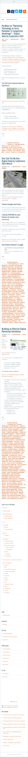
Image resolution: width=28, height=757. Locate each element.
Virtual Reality (8, 556)
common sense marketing (13, 276)
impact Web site (16, 293)
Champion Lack (5, 273)
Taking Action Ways (19, 313)
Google (22, 469)
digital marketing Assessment (16, 458)
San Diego (9, 150)
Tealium (8, 152)
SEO (6, 586)
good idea (15, 291)
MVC (6, 582)
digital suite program (15, 461)
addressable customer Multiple (10, 426)
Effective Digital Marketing (9, 464)
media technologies (14, 302)
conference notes (19, 144)
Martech (4, 150)
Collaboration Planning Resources (11, 438)
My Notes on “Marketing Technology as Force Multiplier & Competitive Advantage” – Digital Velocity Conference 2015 (12, 31)
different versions (7, 282)
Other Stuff (5, 525)
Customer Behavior (13, 371)
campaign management (12, 432)
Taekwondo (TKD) (9, 529)
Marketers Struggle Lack (9, 299)
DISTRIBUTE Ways (6, 285)
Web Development (7, 562)
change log (10, 144)
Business (15, 430)
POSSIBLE (14, 198)
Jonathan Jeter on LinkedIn (21, 11)
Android (8, 554)
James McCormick (15, 474)
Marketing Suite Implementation (10, 480)
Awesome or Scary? (9, 543)
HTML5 (6, 573)
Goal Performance (7, 291)
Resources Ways (19, 305)
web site (11, 322)
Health (6, 527)
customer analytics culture (16, 444)
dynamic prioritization (7, 287)
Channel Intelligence (14, 435)
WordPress (7, 592)
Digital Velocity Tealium (15, 147)
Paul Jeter (5, 676)
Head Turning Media (7, 633)
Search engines (10, 491)
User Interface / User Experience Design (12, 559)
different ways (17, 282)
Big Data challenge (7, 430)
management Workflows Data (9, 478)
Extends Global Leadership (9, 290)
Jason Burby (11, 294)
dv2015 (3, 149)
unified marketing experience (9, 321)
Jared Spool (5, 673)
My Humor (5, 639)
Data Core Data (16, 453)
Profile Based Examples (8, 305)
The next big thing (18, 319)
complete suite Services (8, 440)
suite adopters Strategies (14, 495)
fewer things (20, 290)
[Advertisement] (14, 690)
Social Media (7, 588)
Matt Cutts (5, 664)
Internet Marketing (12, 262)
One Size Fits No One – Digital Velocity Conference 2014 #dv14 (13, 161)
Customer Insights (12, 449)
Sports (4, 533)
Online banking (19, 304)
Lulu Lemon (5, 229)
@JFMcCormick (5, 354)
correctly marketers (7, 279)
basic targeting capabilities (15, 268)
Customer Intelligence (19, 450)
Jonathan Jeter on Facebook (13, 11)
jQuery (6, 577)
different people (19, 280)
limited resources (14, 296)
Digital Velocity (6, 146)
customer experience (7, 447)
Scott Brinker (17, 150)
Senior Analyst (19, 491)
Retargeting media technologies (10, 307)
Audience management (14, 429)
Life (4, 522)
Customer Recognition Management (11, 452)
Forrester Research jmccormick (10, 469)
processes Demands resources (17, 487)
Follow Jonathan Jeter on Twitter (17, 11)
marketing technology (19, 149)
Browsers (7, 565)
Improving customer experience (10, 470)
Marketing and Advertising (9, 301)
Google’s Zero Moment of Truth (10, 101)
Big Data (23, 429)
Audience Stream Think (8, 267)
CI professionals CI (18, 436)
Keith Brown (6, 658)
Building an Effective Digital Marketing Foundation (14, 330)
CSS (6, 567)
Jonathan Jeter (14, 7)
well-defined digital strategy (15, 498)
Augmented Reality (9, 541)
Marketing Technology (13, 142)
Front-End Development (10, 569)
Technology (14, 152)
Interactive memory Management (15, 472)
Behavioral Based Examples (9, 270)
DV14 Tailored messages (17, 285)
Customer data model (18, 446)
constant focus (16, 277)
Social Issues (13, 494)
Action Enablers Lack (13, 263)
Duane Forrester (7, 655)
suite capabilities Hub (13, 497)
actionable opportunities (15, 265)
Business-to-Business (17, 271)
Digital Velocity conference (14, 284)
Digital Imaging (6, 510)
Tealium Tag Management (13, 317)
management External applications (11, 475)
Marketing (9, 149)
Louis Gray (5, 661)
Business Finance (6, 271)
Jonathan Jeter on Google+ (9, 11)
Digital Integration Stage (14, 457)
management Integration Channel (11, 477)
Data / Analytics (9, 547)
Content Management (7, 441)
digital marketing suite (8, 460)
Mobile (6, 551)
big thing (19, 270)
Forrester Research (14, 467)
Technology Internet (7, 319)
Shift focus (16, 308)
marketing (5, 219)
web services (21, 152)
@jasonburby (5, 200)
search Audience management (9, 489)
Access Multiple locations (14, 424)
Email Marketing (8, 516)
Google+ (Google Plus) (10, 571)
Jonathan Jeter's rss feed (25, 11)
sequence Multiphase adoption (10, 492)
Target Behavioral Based (8, 314)
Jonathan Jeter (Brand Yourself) (10, 636)
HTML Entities (6, 615)
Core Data (16, 441)
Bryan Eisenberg (6, 649)
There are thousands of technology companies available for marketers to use (14, 59)
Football (6, 535)
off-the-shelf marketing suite (15, 484)
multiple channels (12, 483)
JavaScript (7, 575)
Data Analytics (10, 280)
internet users (6, 474)
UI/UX (6, 590)
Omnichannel (9, 549)
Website (16, 322)
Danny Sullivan (6, 652)
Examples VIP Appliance (15, 288)
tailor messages (11, 311)
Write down (22, 322)
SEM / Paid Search (9, 518)
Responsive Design (9, 584)
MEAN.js (5, 624)
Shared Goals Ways (7, 308)
